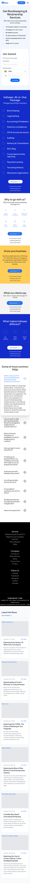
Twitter (15, 581)
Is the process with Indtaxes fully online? (11, 472)
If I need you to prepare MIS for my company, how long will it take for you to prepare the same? (11, 461)
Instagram (15, 578)
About (15, 559)
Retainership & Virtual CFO (15, 534)
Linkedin (15, 573)
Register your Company (15, 537)
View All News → (7, 615)
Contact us (15, 554)
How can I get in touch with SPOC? (12, 449)
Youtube (15, 583)
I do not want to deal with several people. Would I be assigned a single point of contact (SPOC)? (12, 423)
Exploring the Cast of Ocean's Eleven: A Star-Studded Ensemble (13, 858)
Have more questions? (12, 510)
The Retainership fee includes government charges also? (12, 501)
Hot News (23, 639)
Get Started (14, 181)
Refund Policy (15, 556)
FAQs (15, 544)
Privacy (15, 564)
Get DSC (15, 539)
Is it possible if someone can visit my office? (12, 491)
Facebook (15, 576)
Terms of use (15, 561)
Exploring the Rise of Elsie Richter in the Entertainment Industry (14, 770)
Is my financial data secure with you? (11, 481)
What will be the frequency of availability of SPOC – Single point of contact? (12, 437)
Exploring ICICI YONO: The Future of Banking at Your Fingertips (14, 726)
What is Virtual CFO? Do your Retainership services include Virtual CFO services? (12, 378)
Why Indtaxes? (15, 542)
